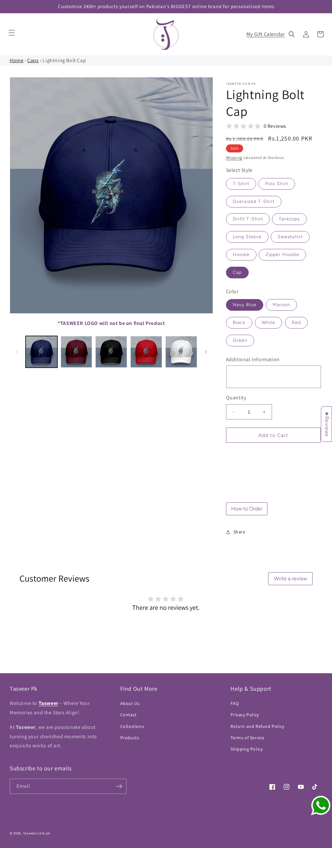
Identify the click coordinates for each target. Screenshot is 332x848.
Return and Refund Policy (257, 726)
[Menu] (12, 33)
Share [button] (239, 532)
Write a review (290, 578)
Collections (132, 726)
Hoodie (241, 254)
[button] (292, 34)
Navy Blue (244, 304)
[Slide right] (206, 352)
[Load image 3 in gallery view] (111, 352)
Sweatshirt (290, 237)
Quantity (236, 397)
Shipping (234, 157)
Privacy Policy (245, 715)
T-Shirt (241, 183)
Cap (237, 272)
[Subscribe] (119, 786)
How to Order (246, 509)
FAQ (235, 703)
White (268, 322)
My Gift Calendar (265, 34)
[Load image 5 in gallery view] (181, 352)
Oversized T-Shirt (254, 201)
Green (240, 340)
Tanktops (289, 219)
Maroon (281, 304)
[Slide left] (17, 352)
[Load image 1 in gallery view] (41, 352)
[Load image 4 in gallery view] (146, 352)
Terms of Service (248, 738)
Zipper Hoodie (282, 254)
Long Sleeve (247, 237)
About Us (130, 703)
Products (129, 738)
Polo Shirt (276, 183)
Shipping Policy (247, 749)
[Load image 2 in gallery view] (76, 352)
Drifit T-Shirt (248, 219)
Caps (33, 60)
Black (239, 322)
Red (296, 322)
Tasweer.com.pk (36, 833)
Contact (128, 715)
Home (16, 60)
